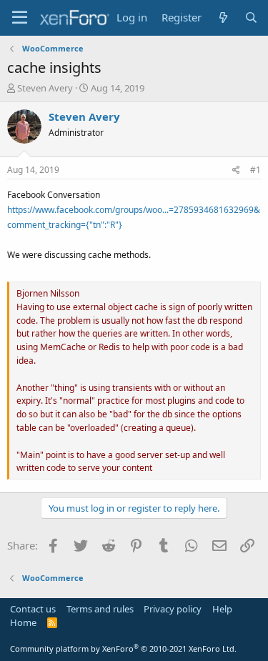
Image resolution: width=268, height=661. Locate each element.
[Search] (251, 17)
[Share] (236, 170)
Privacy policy (173, 608)
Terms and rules (100, 608)
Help (222, 608)
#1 (255, 170)
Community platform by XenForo (123, 648)
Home (23, 622)
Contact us (33, 608)
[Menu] (19, 18)
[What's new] (223, 17)
